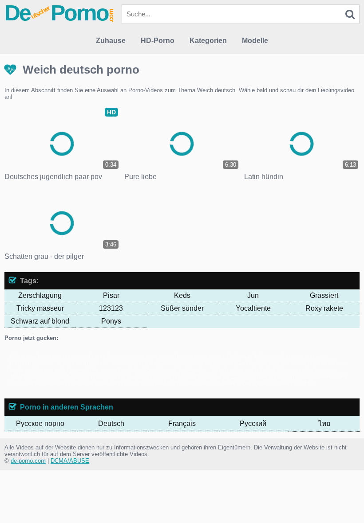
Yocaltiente (253, 308)
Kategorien (208, 40)
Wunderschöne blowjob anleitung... (162, 370)
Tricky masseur (40, 308)
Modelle (255, 40)
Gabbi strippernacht (199, 356)
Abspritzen (202, 363)
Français (182, 423)
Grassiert (324, 295)
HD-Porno (157, 40)
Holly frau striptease (83, 363)
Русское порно (40, 423)
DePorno (59, 12)
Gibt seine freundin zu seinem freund (57, 356)
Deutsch (111, 423)
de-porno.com (28, 460)
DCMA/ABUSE (70, 460)
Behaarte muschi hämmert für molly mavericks (169, 376)
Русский (253, 423)
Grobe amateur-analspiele (139, 356)
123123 (111, 308)
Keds (182, 295)
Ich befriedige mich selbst (242, 370)
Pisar (111, 295)
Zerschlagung (40, 295)
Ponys (111, 321)
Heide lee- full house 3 (255, 356)
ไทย (324, 423)
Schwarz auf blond (40, 321)
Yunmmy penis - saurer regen (148, 363)
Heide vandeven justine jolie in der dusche (272, 363)
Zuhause (111, 40)
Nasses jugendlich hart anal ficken (62, 376)
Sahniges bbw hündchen (262, 376)
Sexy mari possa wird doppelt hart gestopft (165, 383)
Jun (253, 295)
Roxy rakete (324, 308)
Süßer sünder (182, 308)
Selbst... (44, 363)
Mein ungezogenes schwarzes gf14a (269, 383)
